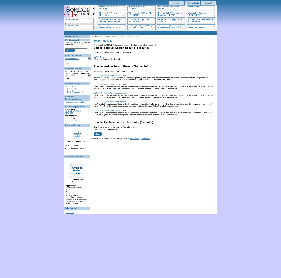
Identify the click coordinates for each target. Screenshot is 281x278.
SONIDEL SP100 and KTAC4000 (73, 112)
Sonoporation (71, 86)
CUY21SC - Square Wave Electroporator (110, 75)
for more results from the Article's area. (113, 71)
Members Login (193, 3)
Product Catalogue (103, 36)
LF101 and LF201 (71, 121)
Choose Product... (72, 59)
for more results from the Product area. (113, 53)
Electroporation (71, 88)
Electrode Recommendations (76, 102)
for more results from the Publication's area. (115, 127)
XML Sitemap (134, 139)
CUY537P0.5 (99, 57)
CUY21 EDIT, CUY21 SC (74, 117)
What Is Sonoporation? (74, 92)
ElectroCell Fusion (73, 90)
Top (92, 36)
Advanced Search (118, 36)
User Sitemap (145, 139)
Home (176, 3)
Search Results (132, 36)
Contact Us (208, 3)
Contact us (70, 213)
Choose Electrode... (72, 76)
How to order (71, 211)
